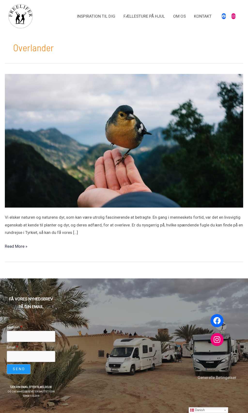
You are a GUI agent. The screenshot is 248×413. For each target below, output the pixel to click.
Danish (199, 410)
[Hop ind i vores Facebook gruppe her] (217, 320)
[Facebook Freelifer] (224, 16)
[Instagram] (233, 16)
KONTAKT (203, 16)
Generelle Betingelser (217, 377)
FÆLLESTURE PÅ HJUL (144, 16)
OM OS (179, 16)
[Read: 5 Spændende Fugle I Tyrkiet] (124, 140)
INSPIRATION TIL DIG (96, 16)
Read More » (16, 246)
